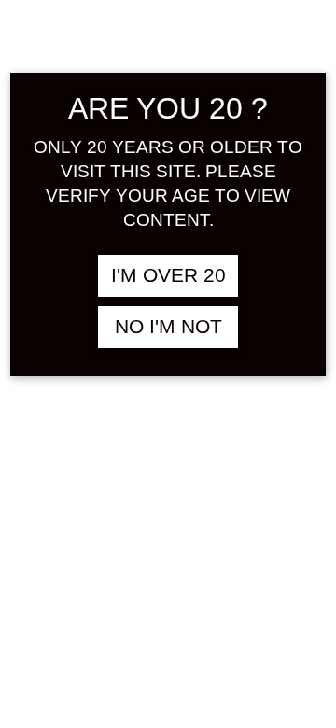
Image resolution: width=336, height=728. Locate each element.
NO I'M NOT (168, 326)
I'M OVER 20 (168, 275)
